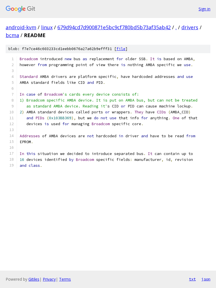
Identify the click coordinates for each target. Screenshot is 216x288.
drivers (189, 27)
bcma (12, 35)
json (205, 279)
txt (192, 279)
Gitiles (33, 279)
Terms (65, 279)
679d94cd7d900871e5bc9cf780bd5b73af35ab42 (114, 27)
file (120, 48)
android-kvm (21, 27)
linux (47, 27)
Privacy (49, 279)
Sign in (204, 9)
